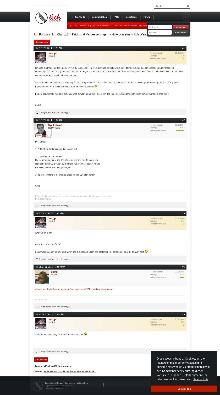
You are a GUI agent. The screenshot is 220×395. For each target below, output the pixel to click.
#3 (183, 213)
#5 (183, 314)
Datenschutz (82, 383)
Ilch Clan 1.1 (84, 26)
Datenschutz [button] (200, 379)
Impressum (70, 383)
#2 (183, 120)
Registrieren (180, 32)
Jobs (53, 383)
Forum (74, 26)
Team (47, 383)
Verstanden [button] (184, 388)
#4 (183, 267)
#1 (183, 48)
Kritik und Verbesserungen (102, 26)
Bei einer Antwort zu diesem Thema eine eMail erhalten (69, 371)
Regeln (60, 383)
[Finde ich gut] (37, 112)
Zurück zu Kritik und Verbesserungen (53, 366)
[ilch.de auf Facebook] (104, 385)
